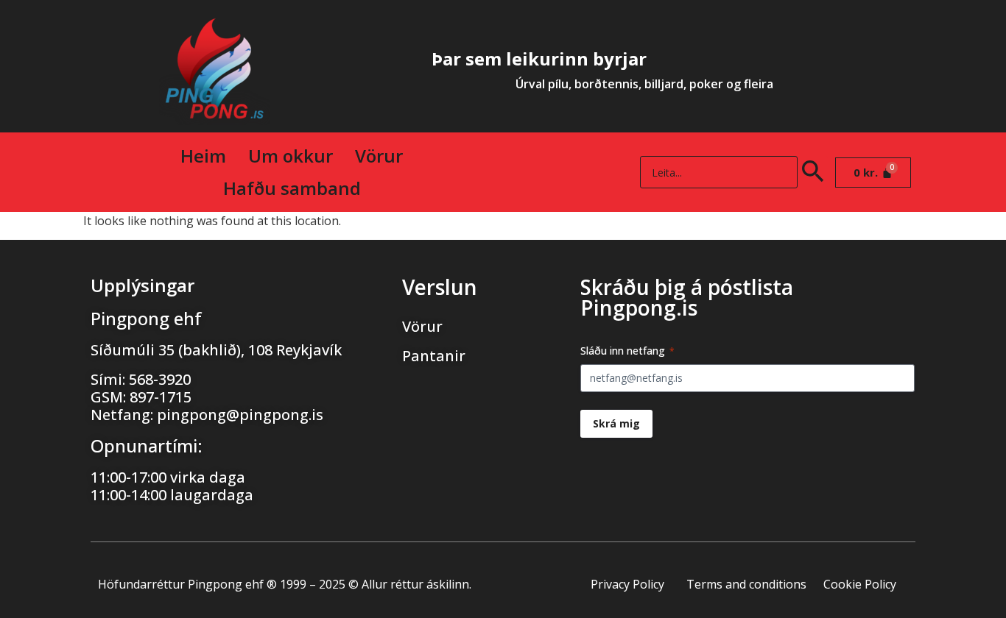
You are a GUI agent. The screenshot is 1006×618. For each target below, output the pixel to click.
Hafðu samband (292, 188)
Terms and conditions (746, 584)
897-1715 (160, 397)
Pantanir (433, 356)
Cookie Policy (859, 584)
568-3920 (160, 379)
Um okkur (290, 155)
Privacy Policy (627, 584)
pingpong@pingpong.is (240, 415)
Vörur (379, 155)
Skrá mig (616, 423)
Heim (203, 155)
